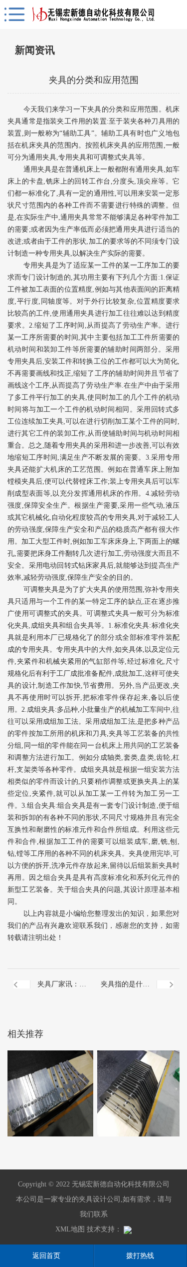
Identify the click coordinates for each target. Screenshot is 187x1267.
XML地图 (70, 1229)
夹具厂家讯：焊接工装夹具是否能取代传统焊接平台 (61, 990)
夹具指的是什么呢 (125, 990)
